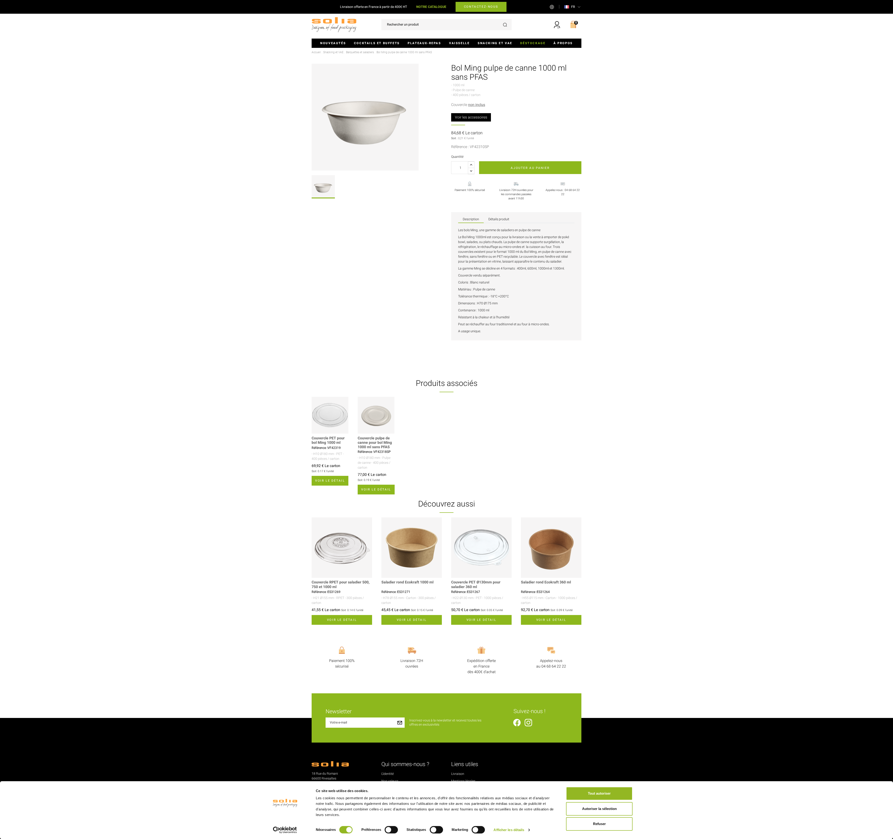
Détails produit (498, 219)
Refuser (599, 824)
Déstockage (532, 43)
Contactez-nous (481, 6)
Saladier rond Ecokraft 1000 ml (407, 582)
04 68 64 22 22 (553, 666)
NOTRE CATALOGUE (431, 6)
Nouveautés (333, 43)
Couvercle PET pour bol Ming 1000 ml (328, 440)
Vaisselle (459, 43)
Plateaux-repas (424, 43)
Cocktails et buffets (377, 43)
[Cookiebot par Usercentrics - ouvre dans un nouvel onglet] (285, 829)
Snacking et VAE (495, 43)
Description (471, 219)
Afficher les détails (508, 830)
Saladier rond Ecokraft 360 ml (546, 582)
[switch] (391, 829)
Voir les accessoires (471, 117)
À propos (563, 43)
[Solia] (334, 24)
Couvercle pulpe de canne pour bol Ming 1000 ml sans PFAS (375, 443)
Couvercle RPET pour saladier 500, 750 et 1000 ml (341, 584)
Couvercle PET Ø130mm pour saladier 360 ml (475, 584)
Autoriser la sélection (599, 809)
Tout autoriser (599, 793)
